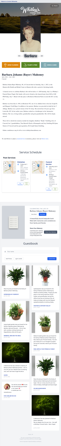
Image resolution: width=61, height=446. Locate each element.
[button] (10, 165)
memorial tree (21, 139)
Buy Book (42, 214)
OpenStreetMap (32, 441)
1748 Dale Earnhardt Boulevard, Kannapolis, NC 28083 (24, 177)
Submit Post (52, 258)
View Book (34, 214)
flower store (45, 139)
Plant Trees (26, 183)
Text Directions (20, 184)
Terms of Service (35, 439)
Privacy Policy (26, 439)
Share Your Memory (50, 232)
